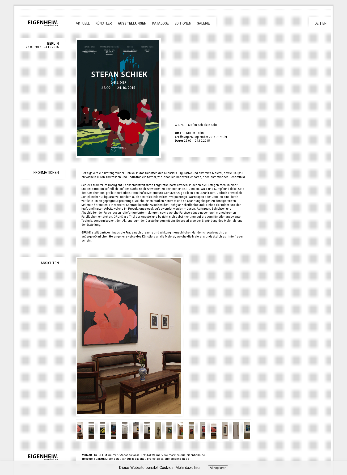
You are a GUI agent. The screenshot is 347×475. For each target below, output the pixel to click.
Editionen (183, 23)
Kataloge (160, 23)
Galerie (203, 23)
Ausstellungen (132, 23)
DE (317, 23)
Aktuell (83, 23)
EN (324, 23)
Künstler (104, 23)
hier (197, 467)
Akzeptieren (218, 468)
